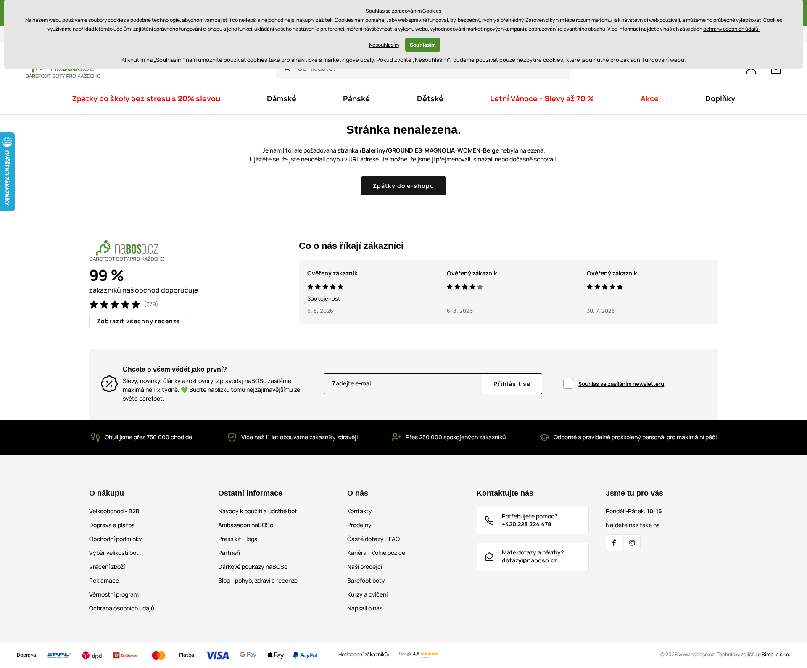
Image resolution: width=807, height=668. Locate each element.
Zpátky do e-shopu (404, 186)
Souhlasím (423, 44)
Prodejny (359, 525)
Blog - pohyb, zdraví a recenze (258, 580)
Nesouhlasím (384, 44)
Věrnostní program (114, 594)
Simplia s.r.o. (776, 654)
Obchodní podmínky (115, 539)
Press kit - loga (238, 539)
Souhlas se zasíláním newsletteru (621, 384)
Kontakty (359, 511)
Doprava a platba (112, 525)
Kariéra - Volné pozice (376, 553)
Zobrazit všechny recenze (138, 321)
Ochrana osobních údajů (121, 608)
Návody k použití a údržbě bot (257, 511)
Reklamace (104, 580)
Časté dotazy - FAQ (373, 539)
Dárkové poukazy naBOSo (252, 566)
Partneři (229, 553)
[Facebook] (614, 542)
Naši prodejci (364, 566)
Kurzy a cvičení (367, 594)
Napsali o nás (364, 608)
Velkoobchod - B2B (114, 511)
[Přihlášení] (751, 68)
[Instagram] (632, 542)
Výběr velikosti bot (114, 553)
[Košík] (776, 68)
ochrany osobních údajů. (731, 28)
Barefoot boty (366, 580)
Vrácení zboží (107, 566)
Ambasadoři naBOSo (245, 525)
